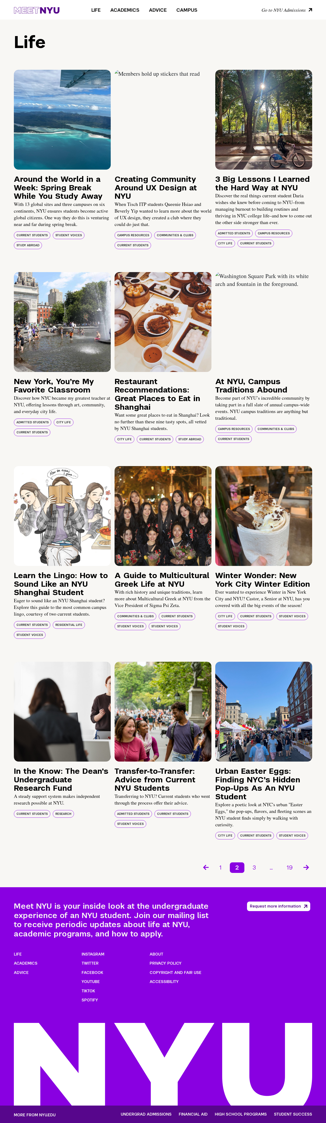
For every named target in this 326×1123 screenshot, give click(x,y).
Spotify (90, 1000)
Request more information (275, 906)
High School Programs (241, 1114)
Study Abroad (27, 245)
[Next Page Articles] (306, 866)
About (156, 954)
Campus (186, 10)
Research (63, 814)
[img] (62, 120)
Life (96, 10)
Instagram (93, 954)
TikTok (88, 991)
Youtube (91, 981)
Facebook (92, 972)
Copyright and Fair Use (175, 972)
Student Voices (68, 235)
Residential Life (68, 625)
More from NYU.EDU (35, 1115)
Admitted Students (234, 233)
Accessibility (164, 981)
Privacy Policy (166, 963)
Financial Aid (193, 1114)
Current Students (32, 235)
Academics (124, 10)
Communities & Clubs (175, 235)
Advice (158, 10)
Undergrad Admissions (146, 1114)
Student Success (293, 1114)
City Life (225, 243)
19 (290, 867)
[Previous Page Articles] (205, 866)
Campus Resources (133, 235)
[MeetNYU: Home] (36, 9)
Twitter (90, 963)
